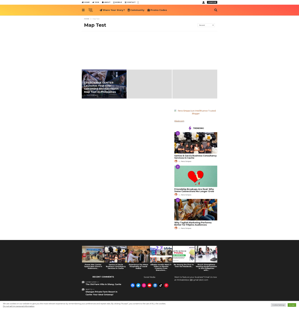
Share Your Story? (114, 10)
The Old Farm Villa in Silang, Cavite (103, 284)
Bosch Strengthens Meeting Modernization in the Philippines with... (206, 267)
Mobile (118, 2)
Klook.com (179, 121)
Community (137, 10)
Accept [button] (292, 305)
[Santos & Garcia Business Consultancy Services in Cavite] (195, 143)
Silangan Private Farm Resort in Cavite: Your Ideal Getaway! (101, 293)
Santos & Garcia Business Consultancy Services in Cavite (195, 156)
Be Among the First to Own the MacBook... (184, 266)
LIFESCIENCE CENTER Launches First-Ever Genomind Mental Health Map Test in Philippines (101, 87)
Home (87, 2)
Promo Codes (159, 10)
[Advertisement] (149, 48)
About (107, 2)
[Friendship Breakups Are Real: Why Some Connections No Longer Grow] (195, 176)
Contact (131, 2)
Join (97, 2)
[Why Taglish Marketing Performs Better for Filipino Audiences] (195, 209)
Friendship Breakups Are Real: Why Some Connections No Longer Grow (194, 190)
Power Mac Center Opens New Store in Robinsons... (93, 266)
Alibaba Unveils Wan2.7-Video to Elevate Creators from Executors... (161, 267)
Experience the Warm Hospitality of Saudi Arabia (138, 266)
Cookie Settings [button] (278, 305)
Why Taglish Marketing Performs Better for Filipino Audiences (193, 223)
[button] (138, 2)
